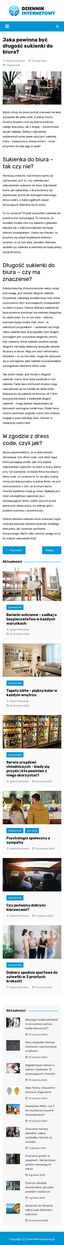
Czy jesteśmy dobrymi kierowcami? (26, 907)
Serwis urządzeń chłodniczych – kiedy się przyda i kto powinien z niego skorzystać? (28, 768)
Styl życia (32, 830)
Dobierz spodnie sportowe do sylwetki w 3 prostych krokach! (32, 976)
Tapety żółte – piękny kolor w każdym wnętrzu (31, 692)
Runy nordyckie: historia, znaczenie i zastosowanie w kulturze (41, 1047)
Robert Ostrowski (15, 60)
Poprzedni (16, 550)
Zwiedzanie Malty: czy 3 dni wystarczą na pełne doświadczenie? (39, 1110)
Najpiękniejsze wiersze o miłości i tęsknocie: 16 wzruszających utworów (40, 1069)
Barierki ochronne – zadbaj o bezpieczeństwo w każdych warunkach (31, 619)
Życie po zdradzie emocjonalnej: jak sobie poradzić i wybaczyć (39, 1187)
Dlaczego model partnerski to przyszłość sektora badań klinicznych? (41, 1024)
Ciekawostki (13, 65)
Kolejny (50, 550)
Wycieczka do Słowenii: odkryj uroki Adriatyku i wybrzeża (39, 1210)
